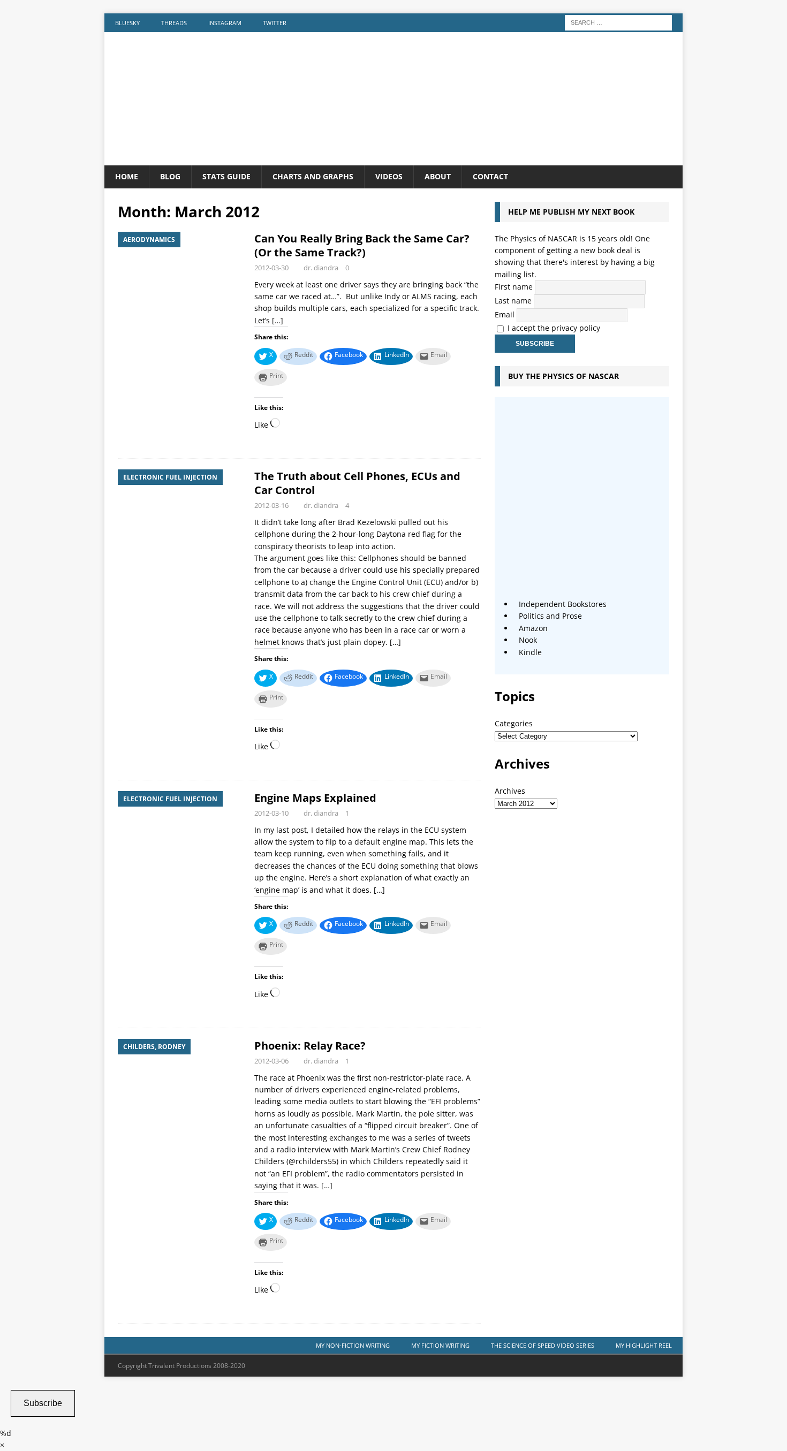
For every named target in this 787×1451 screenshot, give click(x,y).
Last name (513, 300)
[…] (277, 320)
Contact (490, 176)
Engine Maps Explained (315, 798)
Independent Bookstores (563, 604)
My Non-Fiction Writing (353, 1345)
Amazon (533, 628)
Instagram (224, 23)
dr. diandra (321, 267)
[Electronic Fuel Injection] (181, 516)
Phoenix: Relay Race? (310, 1045)
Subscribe (43, 1403)
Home (126, 176)
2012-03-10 (271, 813)
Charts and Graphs (313, 176)
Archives (510, 791)
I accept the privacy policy (554, 328)
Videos (389, 176)
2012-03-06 (271, 1061)
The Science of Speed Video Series (542, 1345)
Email (504, 314)
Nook (528, 640)
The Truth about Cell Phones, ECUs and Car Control (357, 483)
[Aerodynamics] (181, 279)
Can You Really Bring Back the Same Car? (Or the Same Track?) (362, 245)
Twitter (274, 23)
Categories (514, 723)
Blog (170, 176)
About (438, 176)
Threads (174, 23)
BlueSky (127, 23)
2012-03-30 (271, 267)
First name (514, 287)
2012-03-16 (271, 505)
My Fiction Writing (440, 1345)
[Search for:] (618, 22)
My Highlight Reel (644, 1345)
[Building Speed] (393, 159)
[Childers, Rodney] (181, 1086)
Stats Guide (226, 176)
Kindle (530, 652)
